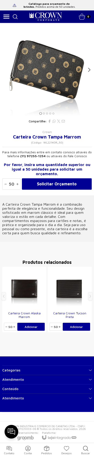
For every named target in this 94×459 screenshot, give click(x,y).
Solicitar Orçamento (57, 184)
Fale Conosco (77, 156)
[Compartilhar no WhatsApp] (54, 121)
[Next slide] (89, 70)
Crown (47, 132)
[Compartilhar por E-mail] (63, 121)
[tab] (40, 113)
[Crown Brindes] (45, 16)
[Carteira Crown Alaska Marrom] (24, 299)
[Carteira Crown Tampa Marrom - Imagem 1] (47, 70)
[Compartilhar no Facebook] (49, 121)
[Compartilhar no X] (58, 121)
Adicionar (31, 327)
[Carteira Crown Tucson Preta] (69, 299)
